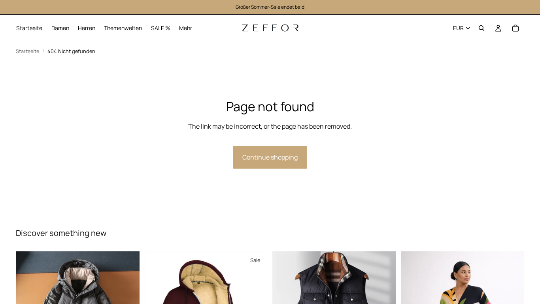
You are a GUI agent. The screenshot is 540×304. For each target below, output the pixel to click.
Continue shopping (270, 157)
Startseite (27, 51)
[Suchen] (481, 28)
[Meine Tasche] (515, 28)
